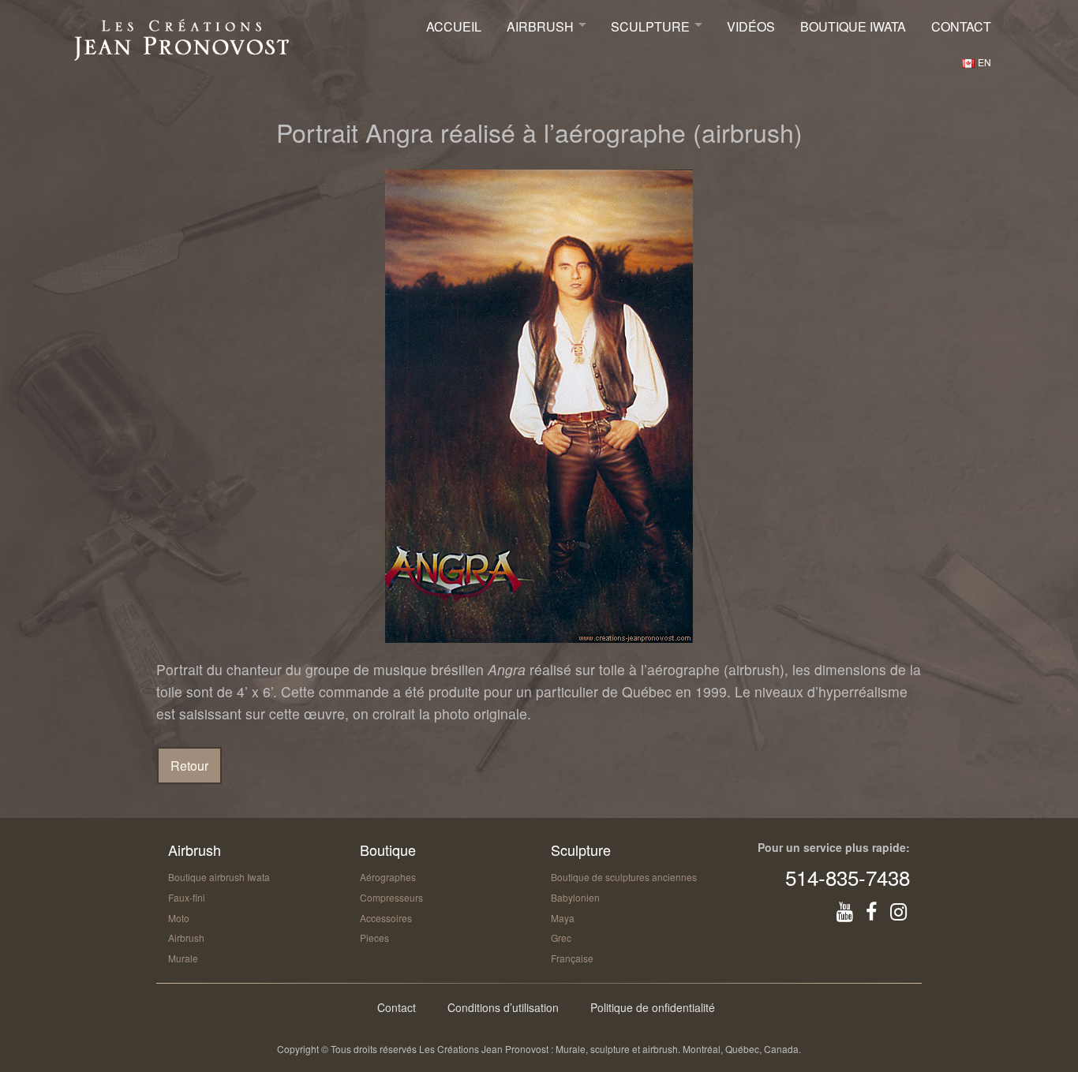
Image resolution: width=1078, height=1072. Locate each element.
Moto (178, 917)
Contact (961, 26)
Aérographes (388, 876)
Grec (561, 937)
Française (572, 958)
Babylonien (575, 897)
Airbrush (540, 26)
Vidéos (751, 26)
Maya (563, 917)
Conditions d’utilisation (503, 1007)
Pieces (374, 937)
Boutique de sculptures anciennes (624, 876)
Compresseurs (391, 897)
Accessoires (386, 917)
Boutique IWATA (853, 26)
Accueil (453, 26)
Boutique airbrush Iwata (219, 876)
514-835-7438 (847, 876)
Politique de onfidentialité (652, 1007)
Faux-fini (186, 897)
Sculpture (650, 26)
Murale (183, 958)
